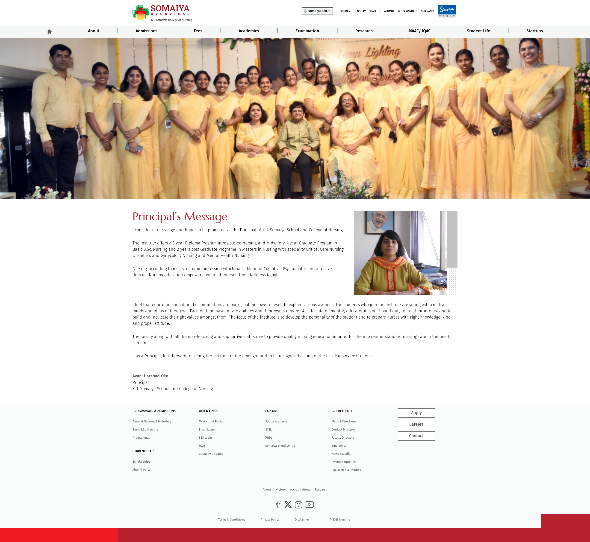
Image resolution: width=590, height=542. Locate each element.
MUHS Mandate (407, 11)
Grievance (428, 11)
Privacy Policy (270, 519)
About (93, 31)
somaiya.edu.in (319, 11)
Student (346, 11)
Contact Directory (343, 429)
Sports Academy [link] (276, 421)
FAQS (202, 445)
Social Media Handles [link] (346, 470)
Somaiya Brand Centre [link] (280, 445)
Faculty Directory (343, 437)
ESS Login (205, 437)
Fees (198, 31)
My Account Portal (211, 421)
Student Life (478, 31)
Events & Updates (344, 462)
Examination (307, 31)
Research (364, 31)
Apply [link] (416, 413)
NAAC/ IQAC (420, 31)
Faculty (360, 11)
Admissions (146, 31)
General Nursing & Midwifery (152, 421)
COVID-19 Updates (211, 453)
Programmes (141, 437)
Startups (534, 31)
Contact (416, 436)
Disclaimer (302, 519)
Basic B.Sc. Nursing (145, 429)
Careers (416, 424)
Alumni (389, 11)
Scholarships (141, 461)
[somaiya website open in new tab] (447, 10)
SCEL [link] (268, 429)
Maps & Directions (344, 421)
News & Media (341, 453)
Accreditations (300, 489)
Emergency (339, 445)
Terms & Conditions (231, 519)
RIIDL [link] (268, 437)
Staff (373, 11)
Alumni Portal (142, 469)
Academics (249, 31)
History (281, 489)
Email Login (207, 429)
